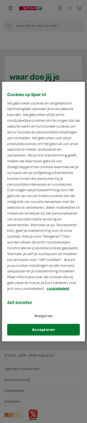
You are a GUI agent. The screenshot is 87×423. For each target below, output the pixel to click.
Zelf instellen (19, 302)
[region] (43, 211)
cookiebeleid (58, 288)
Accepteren (43, 329)
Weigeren (43, 315)
